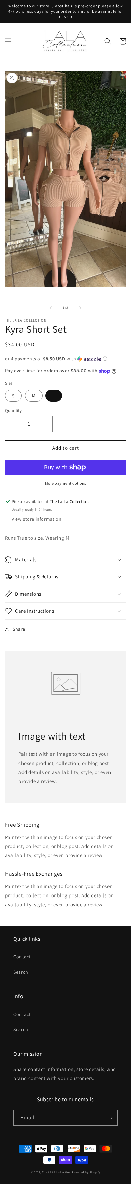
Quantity (13, 410)
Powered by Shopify (86, 1172)
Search (20, 972)
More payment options (65, 483)
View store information (36, 519)
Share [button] (19, 629)
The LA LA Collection (56, 1172)
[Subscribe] (109, 1118)
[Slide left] (50, 307)
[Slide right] (80, 307)
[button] (8, 41)
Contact (22, 957)
